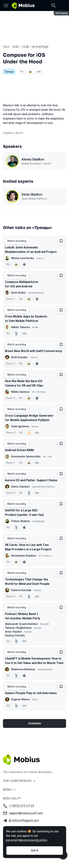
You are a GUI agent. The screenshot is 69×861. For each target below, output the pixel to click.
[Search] (53, 5)
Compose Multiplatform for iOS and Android (21, 284)
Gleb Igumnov (20, 426)
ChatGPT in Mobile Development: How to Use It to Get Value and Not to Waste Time (34, 661)
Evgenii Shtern (20, 699)
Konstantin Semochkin (25, 456)
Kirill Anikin (18, 292)
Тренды (9, 71)
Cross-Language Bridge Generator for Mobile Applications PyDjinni (29, 418)
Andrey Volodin (15, 635)
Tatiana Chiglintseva (18, 627)
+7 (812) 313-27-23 (21, 806)
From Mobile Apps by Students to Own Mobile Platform (26, 319)
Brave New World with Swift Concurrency (33, 351)
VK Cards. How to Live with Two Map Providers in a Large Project (28, 547)
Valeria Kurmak (21, 590)
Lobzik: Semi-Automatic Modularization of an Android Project (30, 250)
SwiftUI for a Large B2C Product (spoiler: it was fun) (24, 513)
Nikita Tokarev (20, 327)
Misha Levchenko (22, 258)
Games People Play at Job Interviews (31, 693)
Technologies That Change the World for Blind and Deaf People (27, 582)
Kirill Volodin (19, 357)
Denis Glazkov (32, 194)
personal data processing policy (26, 840)
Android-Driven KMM (19, 450)
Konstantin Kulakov (23, 555)
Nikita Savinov (20, 391)
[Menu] (6, 5)
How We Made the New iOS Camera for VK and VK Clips (24, 383)
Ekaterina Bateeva (23, 669)
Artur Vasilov (13, 631)
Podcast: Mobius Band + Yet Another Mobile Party (22, 616)
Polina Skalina (20, 521)
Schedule (34, 723)
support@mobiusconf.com (26, 813)
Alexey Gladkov (33, 159)
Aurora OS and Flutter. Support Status (31, 480)
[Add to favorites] (61, 241)
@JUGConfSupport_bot (24, 820)
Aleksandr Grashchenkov (21, 623)
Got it (34, 850)
